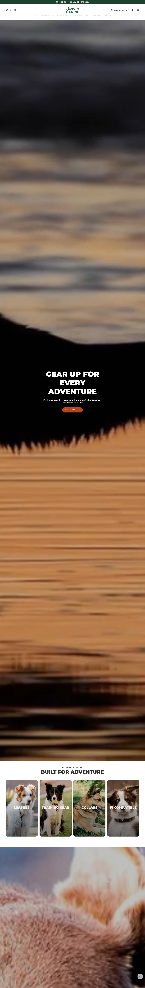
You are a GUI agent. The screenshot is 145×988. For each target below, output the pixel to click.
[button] (47, 16)
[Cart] (138, 10)
